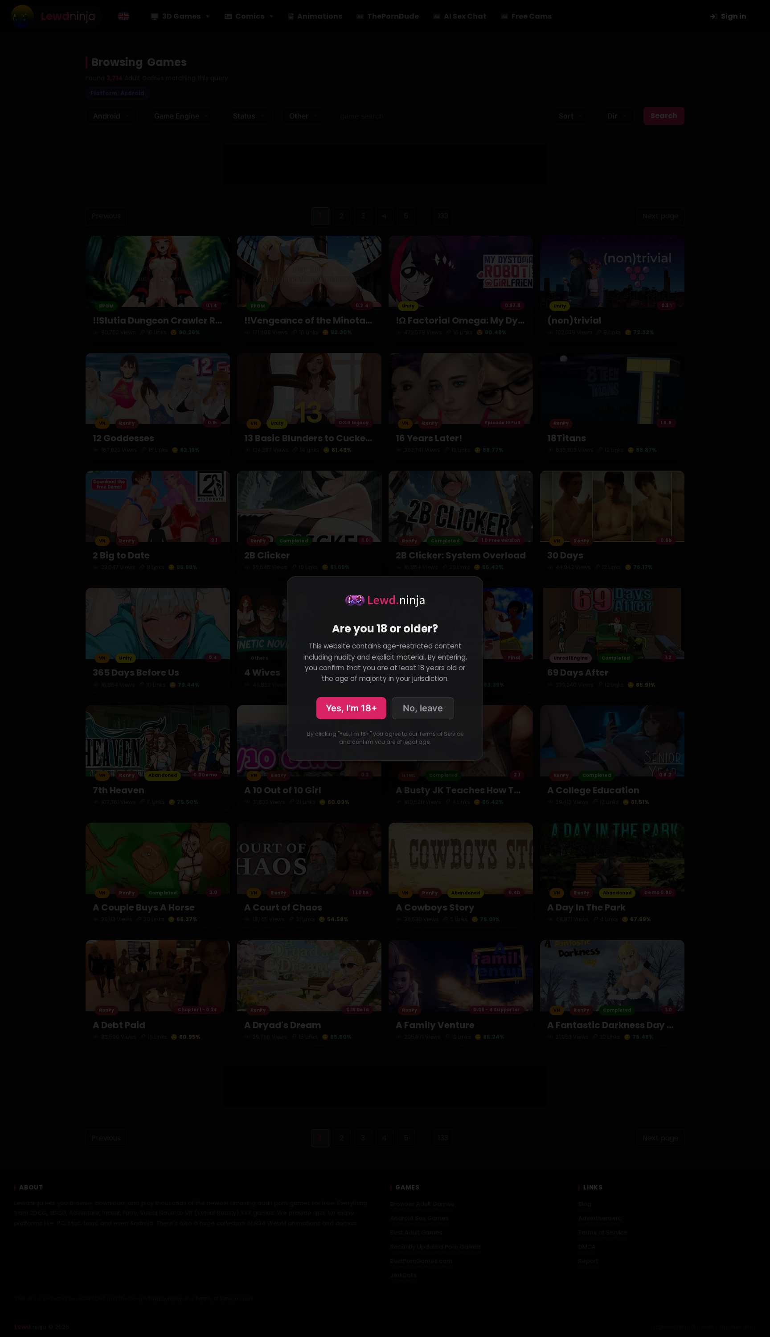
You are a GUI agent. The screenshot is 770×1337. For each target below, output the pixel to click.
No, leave (423, 708)
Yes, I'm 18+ (351, 708)
